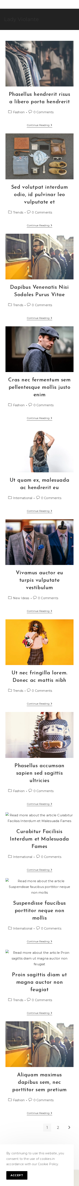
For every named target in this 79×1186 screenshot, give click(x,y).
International (22, 498)
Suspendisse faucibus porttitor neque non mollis (39, 911)
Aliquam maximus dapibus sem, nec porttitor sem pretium (39, 1082)
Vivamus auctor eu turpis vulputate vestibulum (39, 580)
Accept (17, 1175)
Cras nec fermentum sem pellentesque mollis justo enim (39, 387)
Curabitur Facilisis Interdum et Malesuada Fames (39, 839)
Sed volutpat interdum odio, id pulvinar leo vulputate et (39, 195)
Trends (18, 212)
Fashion (19, 112)
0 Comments (43, 112)
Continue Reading (39, 125)
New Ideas (21, 598)
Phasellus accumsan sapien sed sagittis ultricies (39, 773)
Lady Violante (21, 19)
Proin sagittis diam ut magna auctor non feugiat (39, 982)
